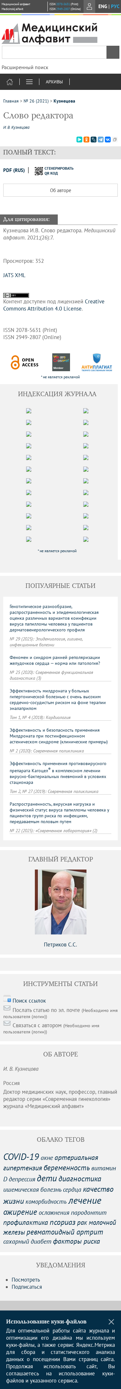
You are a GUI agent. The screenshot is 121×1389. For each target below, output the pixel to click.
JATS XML (14, 275)
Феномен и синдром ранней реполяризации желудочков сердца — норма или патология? (55, 660)
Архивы (54, 82)
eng (102, 6)
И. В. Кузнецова (16, 127)
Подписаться (27, 1286)
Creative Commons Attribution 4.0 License (54, 305)
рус (115, 6)
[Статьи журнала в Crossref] (61, 362)
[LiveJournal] (93, 139)
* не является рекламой (60, 376)
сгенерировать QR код (55, 171)
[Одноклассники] (86, 139)
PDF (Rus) (14, 170)
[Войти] (89, 6)
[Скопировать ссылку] (115, 139)
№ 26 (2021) (36, 101)
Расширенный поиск (25, 67)
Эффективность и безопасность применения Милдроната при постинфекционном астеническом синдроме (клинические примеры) (59, 736)
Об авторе (60, 190)
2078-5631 (63, 4)
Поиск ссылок (29, 1000)
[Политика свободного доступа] (24, 362)
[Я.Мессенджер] (79, 139)
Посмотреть (26, 1279)
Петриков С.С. (60, 944)
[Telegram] (101, 139)
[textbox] (60, 52)
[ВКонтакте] (108, 139)
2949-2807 (63, 9)
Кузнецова (64, 101)
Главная (11, 101)
